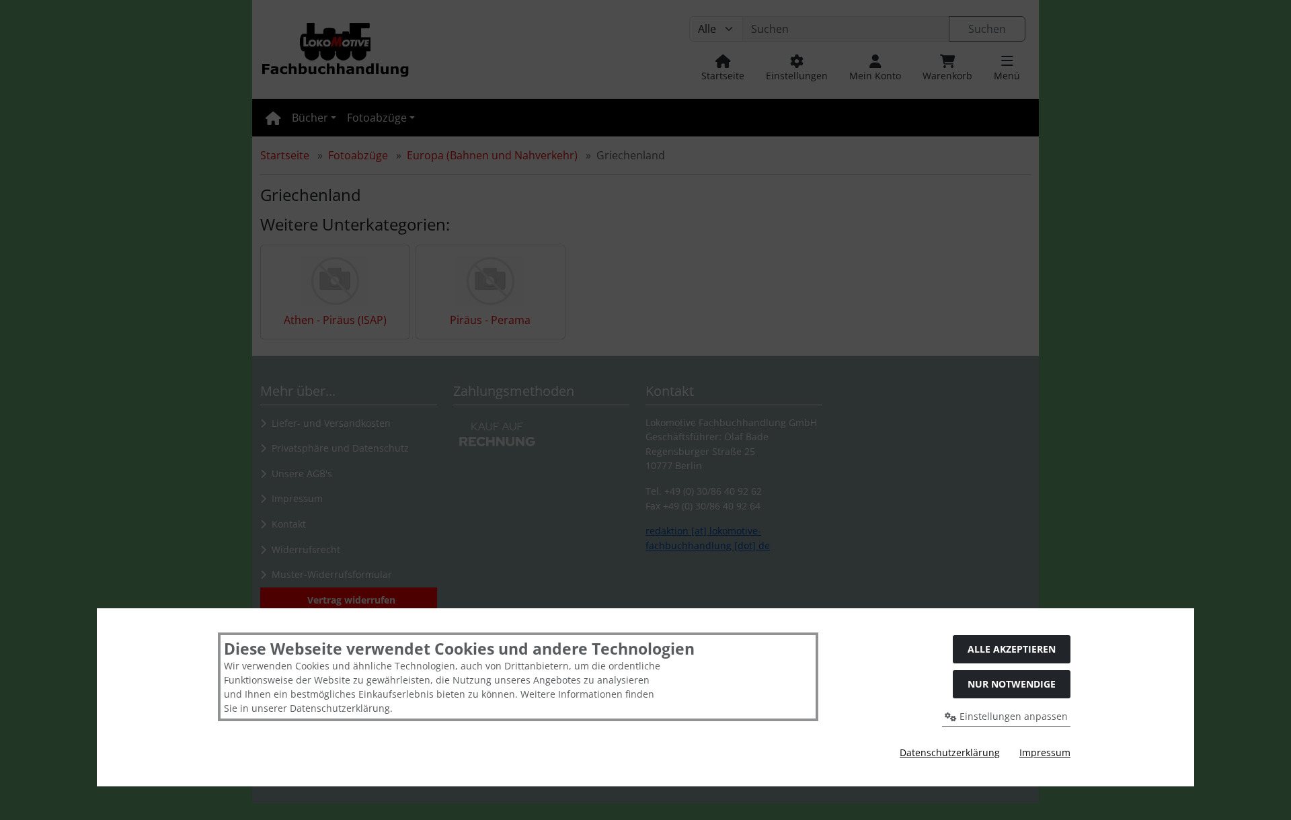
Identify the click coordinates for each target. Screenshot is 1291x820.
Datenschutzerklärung (950, 752)
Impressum (1044, 752)
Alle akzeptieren (1012, 649)
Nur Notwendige (1012, 684)
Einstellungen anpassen (1012, 716)
